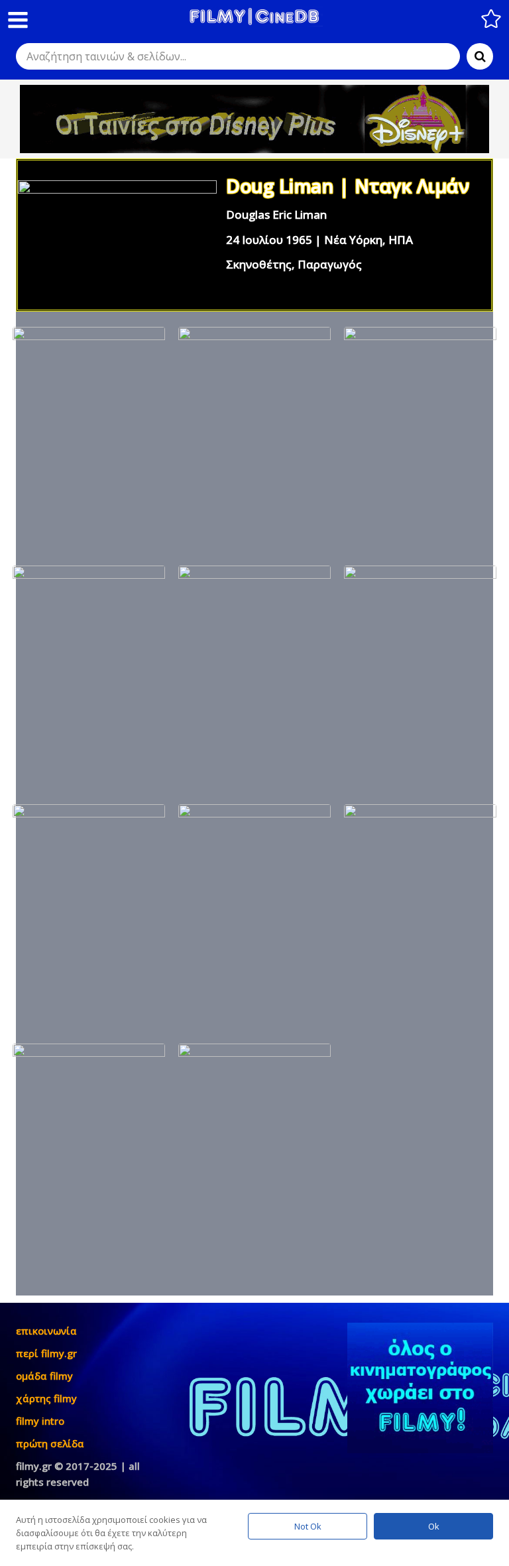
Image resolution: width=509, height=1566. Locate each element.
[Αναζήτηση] (480, 56)
